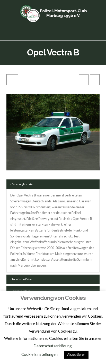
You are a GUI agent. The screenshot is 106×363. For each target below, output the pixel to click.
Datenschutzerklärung (52, 345)
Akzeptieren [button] (76, 354)
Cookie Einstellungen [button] (39, 354)
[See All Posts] (12, 79)
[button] (53, 34)
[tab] (53, 184)
